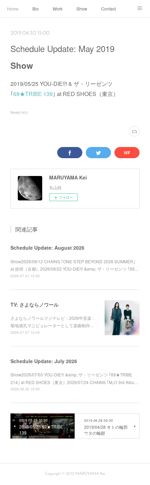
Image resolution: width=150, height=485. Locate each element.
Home (12, 9)
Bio (35, 9)
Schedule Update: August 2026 (47, 247)
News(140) (19, 112)
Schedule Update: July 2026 (43, 361)
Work (57, 9)
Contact (108, 9)
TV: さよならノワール (34, 304)
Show (81, 9)
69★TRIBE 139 (33, 94)
